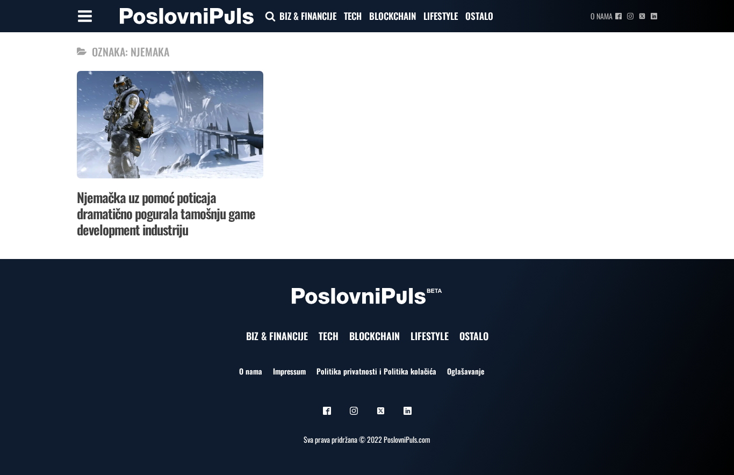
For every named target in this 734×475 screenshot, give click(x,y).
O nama (602, 15)
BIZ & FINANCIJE (307, 16)
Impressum (289, 371)
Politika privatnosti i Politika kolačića (376, 371)
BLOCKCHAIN (392, 16)
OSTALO (479, 16)
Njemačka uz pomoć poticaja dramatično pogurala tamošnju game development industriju (166, 213)
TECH (353, 16)
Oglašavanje (465, 371)
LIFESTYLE (440, 16)
